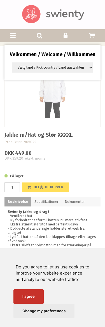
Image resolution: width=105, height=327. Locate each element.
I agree (28, 296)
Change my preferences (44, 311)
